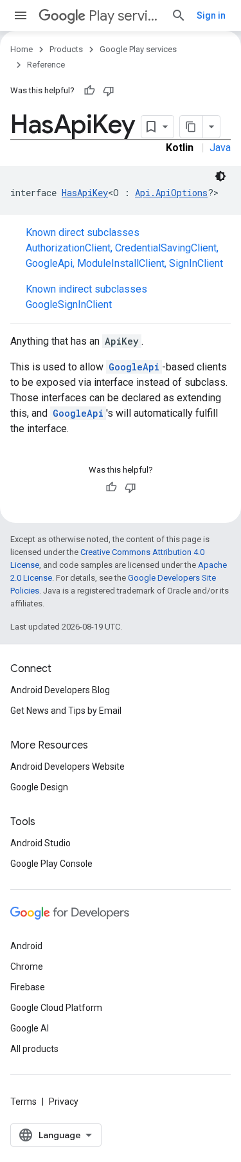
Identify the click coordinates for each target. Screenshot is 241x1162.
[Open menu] (20, 15)
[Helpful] (89, 90)
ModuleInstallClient (121, 263)
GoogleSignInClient (69, 304)
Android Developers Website (67, 766)
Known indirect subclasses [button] (86, 297)
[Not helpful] (108, 90)
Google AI (29, 1028)
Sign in (211, 15)
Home (21, 49)
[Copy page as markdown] (191, 127)
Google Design (39, 787)
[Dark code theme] (220, 176)
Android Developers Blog (60, 690)
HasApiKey (85, 192)
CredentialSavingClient (166, 248)
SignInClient (196, 263)
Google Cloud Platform (56, 1008)
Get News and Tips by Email (65, 710)
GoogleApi (49, 263)
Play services (125, 15)
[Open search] (178, 15)
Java (220, 147)
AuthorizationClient (68, 248)
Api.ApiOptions (171, 192)
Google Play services (138, 49)
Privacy (63, 1101)
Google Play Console (51, 863)
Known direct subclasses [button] (124, 247)
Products (66, 49)
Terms (23, 1101)
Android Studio (40, 843)
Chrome (26, 966)
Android (26, 946)
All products (34, 1049)
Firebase (27, 987)
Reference (46, 64)
